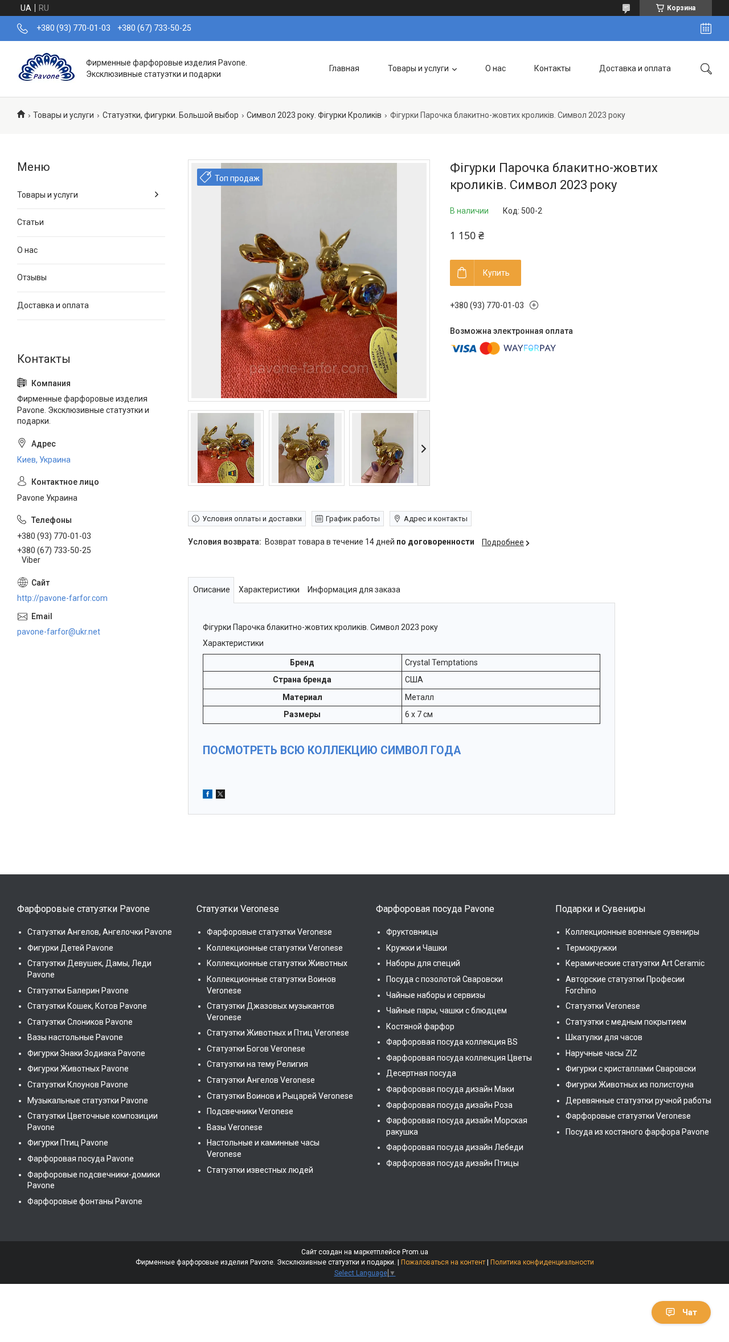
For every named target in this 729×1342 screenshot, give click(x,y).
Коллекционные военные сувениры (632, 931)
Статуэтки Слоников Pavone (80, 1021)
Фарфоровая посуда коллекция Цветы (459, 1057)
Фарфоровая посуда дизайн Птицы (452, 1163)
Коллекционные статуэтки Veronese (275, 947)
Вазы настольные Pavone (75, 1037)
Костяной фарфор (420, 1026)
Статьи (30, 222)
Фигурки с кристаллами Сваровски (631, 1068)
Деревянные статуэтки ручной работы (638, 1100)
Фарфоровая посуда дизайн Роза (449, 1105)
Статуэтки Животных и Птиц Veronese (278, 1032)
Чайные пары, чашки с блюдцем (446, 1010)
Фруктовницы (412, 931)
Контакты (552, 68)
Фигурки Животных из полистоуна (630, 1084)
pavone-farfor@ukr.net (58, 631)
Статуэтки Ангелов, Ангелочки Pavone (99, 931)
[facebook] (207, 795)
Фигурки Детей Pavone (70, 947)
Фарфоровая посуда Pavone (80, 1158)
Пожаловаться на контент (443, 1262)
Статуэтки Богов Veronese (256, 1048)
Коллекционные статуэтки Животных (277, 963)
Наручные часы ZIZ (601, 1053)
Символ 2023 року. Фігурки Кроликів (314, 115)
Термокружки (591, 947)
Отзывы (32, 277)
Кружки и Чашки (416, 947)
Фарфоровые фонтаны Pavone (84, 1201)
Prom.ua (415, 1252)
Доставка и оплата (635, 68)
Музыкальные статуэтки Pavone (87, 1100)
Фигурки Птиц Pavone (67, 1142)
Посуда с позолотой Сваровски (444, 979)
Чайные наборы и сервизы (435, 995)
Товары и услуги (418, 68)
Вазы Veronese (235, 1127)
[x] (220, 795)
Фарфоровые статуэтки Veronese (269, 931)
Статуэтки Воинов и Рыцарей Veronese (280, 1095)
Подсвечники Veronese (250, 1111)
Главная (344, 68)
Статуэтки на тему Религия (257, 1064)
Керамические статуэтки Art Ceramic (635, 963)
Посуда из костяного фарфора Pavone (637, 1131)
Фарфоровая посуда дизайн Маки (450, 1089)
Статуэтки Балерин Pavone (78, 990)
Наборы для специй (423, 963)
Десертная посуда (421, 1073)
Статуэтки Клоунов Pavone (77, 1084)
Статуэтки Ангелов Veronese (261, 1080)
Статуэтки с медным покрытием (626, 1021)
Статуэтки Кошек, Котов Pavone (87, 1005)
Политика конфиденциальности (542, 1262)
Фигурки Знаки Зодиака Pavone (86, 1053)
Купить (496, 272)
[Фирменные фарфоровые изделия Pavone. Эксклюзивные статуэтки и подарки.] (47, 68)
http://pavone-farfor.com (62, 598)
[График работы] (706, 28)
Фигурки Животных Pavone (78, 1068)
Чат (689, 1312)
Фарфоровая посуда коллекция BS (452, 1041)
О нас (495, 68)
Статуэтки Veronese (603, 1005)
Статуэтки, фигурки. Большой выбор (171, 115)
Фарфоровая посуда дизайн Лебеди (454, 1147)
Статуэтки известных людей (260, 1170)
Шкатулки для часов (604, 1037)
